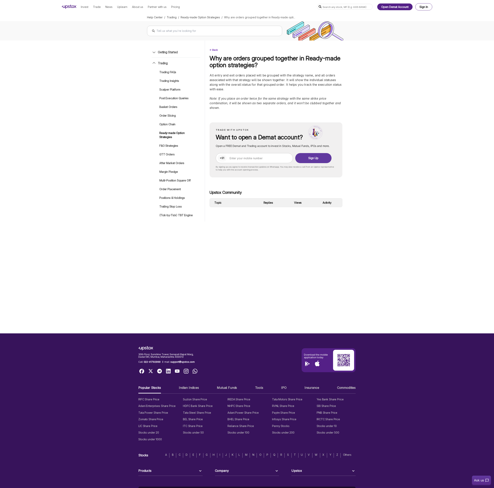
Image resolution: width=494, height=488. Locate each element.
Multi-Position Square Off (175, 180)
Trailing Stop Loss (170, 206)
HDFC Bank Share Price (197, 406)
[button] (149, 389)
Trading (172, 17)
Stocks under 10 (327, 426)
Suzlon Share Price (195, 399)
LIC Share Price (147, 426)
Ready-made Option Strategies (200, 17)
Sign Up (313, 158)
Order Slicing (167, 115)
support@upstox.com (182, 361)
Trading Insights (169, 80)
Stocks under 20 (148, 432)
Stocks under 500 (328, 432)
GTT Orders (167, 154)
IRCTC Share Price (328, 419)
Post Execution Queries (174, 98)
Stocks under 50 (193, 432)
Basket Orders (168, 106)
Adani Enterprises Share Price (156, 406)
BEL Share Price (193, 419)
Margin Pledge (168, 171)
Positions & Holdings (172, 197)
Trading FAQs (167, 72)
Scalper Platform (169, 89)
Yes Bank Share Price (330, 399)
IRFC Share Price (148, 399)
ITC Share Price (193, 426)
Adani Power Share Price (243, 412)
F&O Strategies (168, 145)
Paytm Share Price (283, 412)
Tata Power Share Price (153, 412)
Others (347, 454)
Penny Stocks (280, 426)
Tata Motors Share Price (287, 399)
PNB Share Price (327, 412)
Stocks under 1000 (150, 439)
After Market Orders (171, 163)
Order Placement (170, 189)
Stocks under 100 (238, 432)
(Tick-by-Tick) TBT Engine (176, 215)
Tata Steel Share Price (197, 412)
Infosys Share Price (284, 419)
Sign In (424, 6)
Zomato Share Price (150, 419)
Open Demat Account (395, 6)
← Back (214, 49)
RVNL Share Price (283, 406)
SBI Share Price (326, 406)
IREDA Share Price (239, 399)
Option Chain (167, 124)
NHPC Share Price (239, 406)
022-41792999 (152, 361)
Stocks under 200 (283, 432)
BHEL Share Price (238, 419)
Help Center (155, 17)
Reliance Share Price (241, 426)
